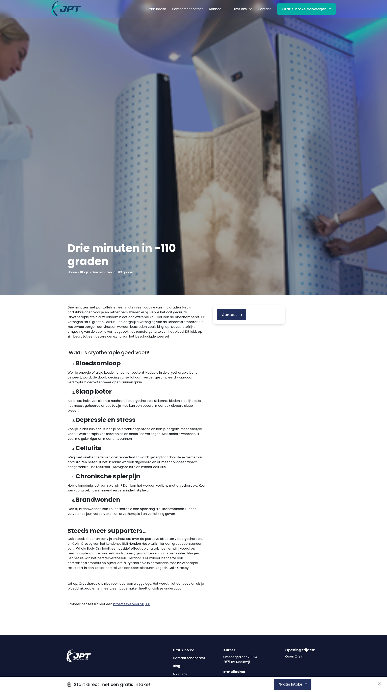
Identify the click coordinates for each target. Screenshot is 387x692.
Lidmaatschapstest (187, 658)
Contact (229, 314)
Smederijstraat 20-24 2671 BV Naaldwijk (240, 659)
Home (72, 272)
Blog (176, 666)
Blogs (84, 272)
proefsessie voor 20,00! (131, 604)
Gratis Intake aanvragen (304, 8)
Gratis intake (183, 650)
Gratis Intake (290, 684)
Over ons (180, 673)
